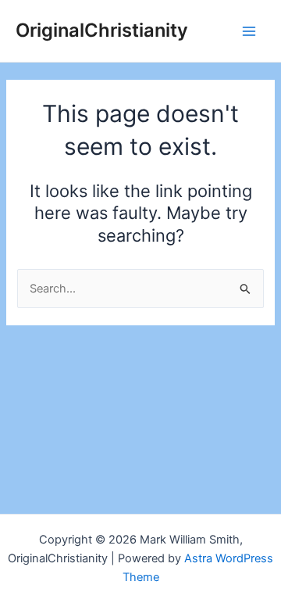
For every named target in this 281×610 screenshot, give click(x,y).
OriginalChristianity (102, 30)
